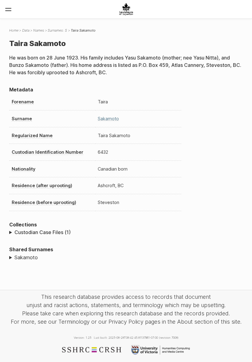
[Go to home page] (126, 9)
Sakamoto (108, 118)
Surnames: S (57, 30)
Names (38, 30)
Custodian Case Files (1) (42, 232)
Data (26, 30)
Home (13, 30)
